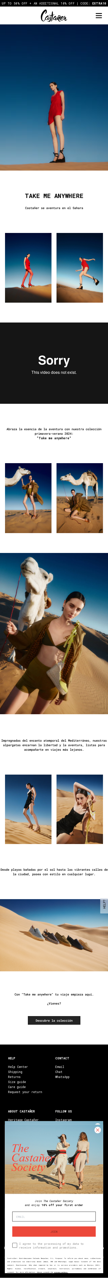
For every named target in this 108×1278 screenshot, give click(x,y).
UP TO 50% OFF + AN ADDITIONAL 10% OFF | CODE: (54, 3)
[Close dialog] (97, 1130)
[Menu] (98, 15)
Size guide (17, 1082)
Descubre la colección (54, 1020)
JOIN (54, 1231)
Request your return (25, 1092)
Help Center (18, 1067)
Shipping (15, 1072)
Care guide (17, 1087)
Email (59, 1067)
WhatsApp (62, 1077)
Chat (59, 1072)
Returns (14, 1077)
